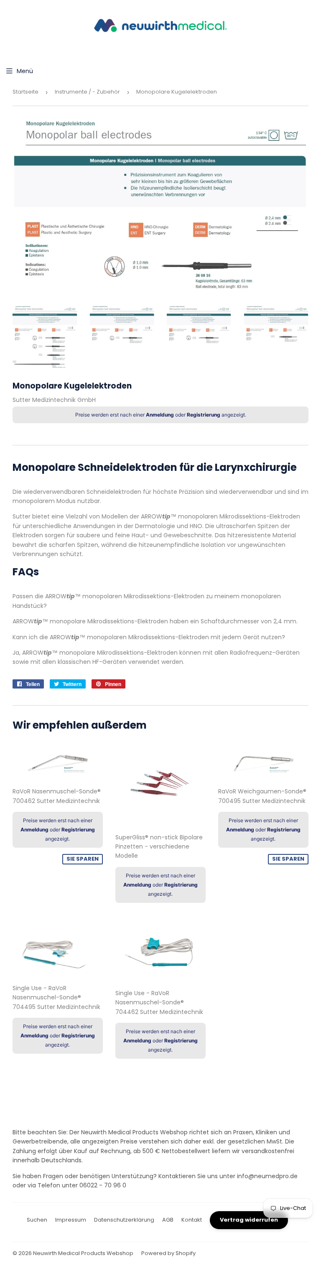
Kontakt (191, 1220)
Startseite (25, 92)
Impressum (70, 1220)
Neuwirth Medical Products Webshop (83, 1253)
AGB (167, 1220)
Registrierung (203, 415)
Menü (25, 71)
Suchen (37, 1220)
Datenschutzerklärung (124, 1220)
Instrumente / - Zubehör (87, 92)
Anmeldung (160, 415)
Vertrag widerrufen (249, 1220)
